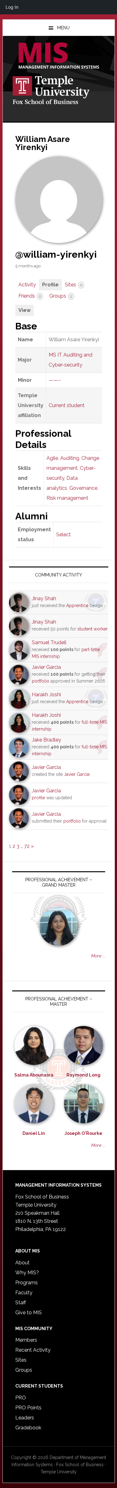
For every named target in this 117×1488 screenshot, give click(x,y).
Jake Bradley (46, 740)
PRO (20, 1398)
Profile (50, 285)
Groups (60, 296)
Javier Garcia (46, 667)
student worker (92, 628)
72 (27, 846)
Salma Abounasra (33, 1074)
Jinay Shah (44, 598)
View (24, 310)
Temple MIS (59, 56)
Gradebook (28, 1428)
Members (26, 1340)
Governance (83, 488)
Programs (26, 1283)
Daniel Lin (33, 1133)
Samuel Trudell (49, 642)
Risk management (67, 498)
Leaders (24, 1418)
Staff (20, 1303)
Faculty (23, 1293)
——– (55, 380)
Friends (29, 296)
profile (38, 797)
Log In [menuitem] (12, 7)
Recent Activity (33, 1350)
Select (63, 534)
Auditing (69, 458)
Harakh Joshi (46, 695)
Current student (67, 405)
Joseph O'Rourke (83, 1133)
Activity (27, 285)
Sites (73, 285)
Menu (63, 27)
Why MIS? (27, 1273)
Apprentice (77, 605)
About (22, 1263)
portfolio (40, 680)
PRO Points (28, 1408)
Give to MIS (28, 1312)
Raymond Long (83, 1074)
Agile (52, 458)
